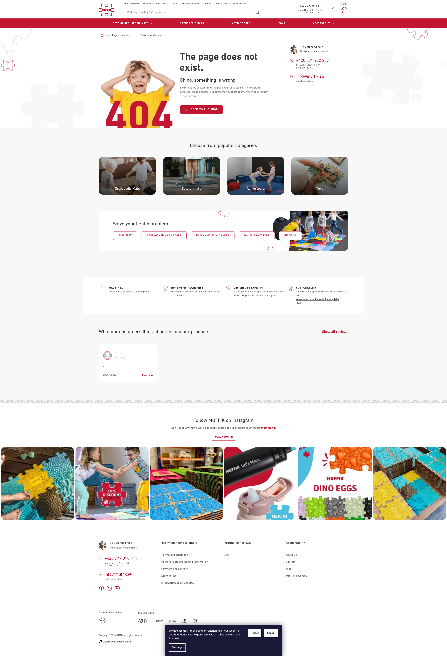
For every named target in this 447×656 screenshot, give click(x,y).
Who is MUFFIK (131, 3)
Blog (175, 3)
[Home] (103, 35)
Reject (255, 633)
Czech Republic (141, 292)
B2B (226, 555)
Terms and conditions (174, 555)
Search (257, 12)
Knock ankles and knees (212, 235)
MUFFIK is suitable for (154, 3)
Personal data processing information (184, 562)
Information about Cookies (177, 583)
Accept (271, 633)
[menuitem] (132, 23)
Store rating (168, 576)
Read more (147, 375)
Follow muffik (224, 437)
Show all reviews (335, 332)
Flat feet (125, 235)
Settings (177, 647)
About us (291, 555)
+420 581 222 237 (312, 60)
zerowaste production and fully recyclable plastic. (317, 301)
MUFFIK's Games (191, 3)
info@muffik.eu (310, 76)
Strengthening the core (164, 235)
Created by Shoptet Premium (117, 642)
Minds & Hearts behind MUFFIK (231, 3)
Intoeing (290, 235)
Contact (208, 3)
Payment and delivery (174, 569)
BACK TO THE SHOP (204, 109)
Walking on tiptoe (256, 235)
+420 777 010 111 (121, 558)
